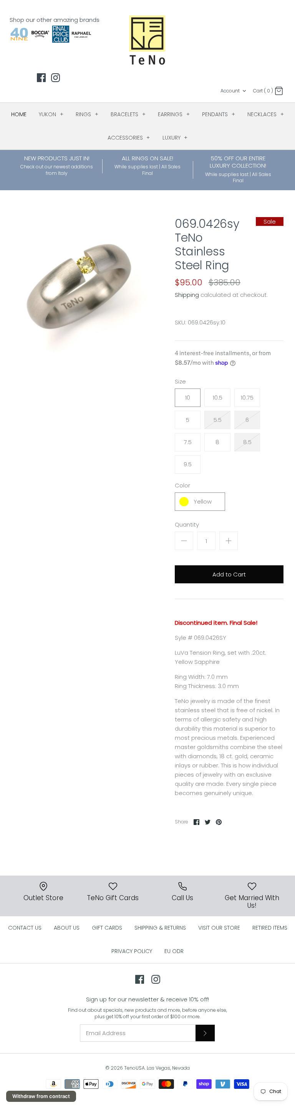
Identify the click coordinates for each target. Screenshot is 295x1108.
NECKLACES (265, 114)
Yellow (203, 501)
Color (182, 485)
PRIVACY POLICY (131, 951)
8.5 (247, 442)
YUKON (51, 114)
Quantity (187, 524)
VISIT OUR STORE (219, 928)
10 (187, 397)
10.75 (247, 397)
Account (230, 90)
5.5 (218, 420)
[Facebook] (41, 77)
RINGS (87, 114)
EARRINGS (174, 114)
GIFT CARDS (107, 928)
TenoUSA (134, 1068)
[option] (80, 285)
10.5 (217, 397)
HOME (19, 114)
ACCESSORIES (129, 138)
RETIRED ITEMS (269, 928)
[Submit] (205, 1033)
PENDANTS (218, 114)
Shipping (187, 295)
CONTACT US (24, 928)
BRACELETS (128, 114)
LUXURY (175, 138)
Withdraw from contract (41, 1096)
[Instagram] (55, 77)
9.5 (188, 464)
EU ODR (174, 951)
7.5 (188, 442)
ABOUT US (67, 928)
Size (180, 381)
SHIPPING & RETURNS (160, 928)
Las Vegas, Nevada (168, 1068)
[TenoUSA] (148, 39)
